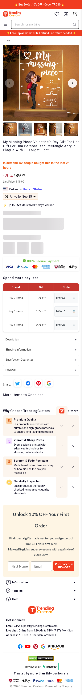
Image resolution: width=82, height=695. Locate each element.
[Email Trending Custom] (43, 647)
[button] (8, 41)
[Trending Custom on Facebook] (20, 647)
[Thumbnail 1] (10, 129)
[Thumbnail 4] (56, 129)
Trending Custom (32, 686)
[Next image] (72, 83)
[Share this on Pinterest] (38, 383)
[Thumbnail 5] (71, 129)
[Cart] (75, 14)
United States (33, 189)
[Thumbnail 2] (25, 129)
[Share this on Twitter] (17, 383)
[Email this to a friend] (49, 383)
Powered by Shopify (58, 686)
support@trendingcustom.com (39, 625)
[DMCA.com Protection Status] (41, 658)
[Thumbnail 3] (40, 129)
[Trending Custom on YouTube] (28, 647)
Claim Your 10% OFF (64, 565)
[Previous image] (9, 83)
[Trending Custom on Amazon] (56, 648)
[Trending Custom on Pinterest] (35, 647)
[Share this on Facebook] (28, 383)
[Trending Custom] (12, 14)
